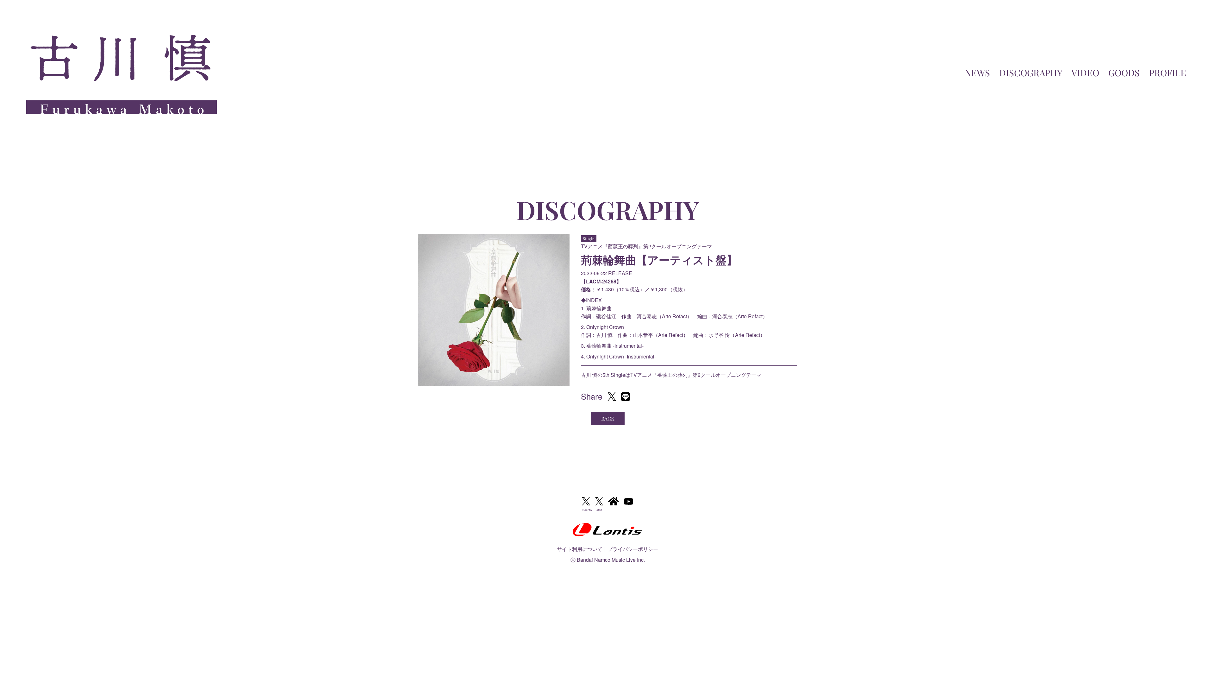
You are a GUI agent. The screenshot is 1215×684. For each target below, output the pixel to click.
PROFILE (1167, 73)
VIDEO (1085, 73)
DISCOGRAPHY (1030, 73)
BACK (607, 418)
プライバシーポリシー (633, 549)
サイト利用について (579, 549)
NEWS (977, 73)
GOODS (1124, 73)
